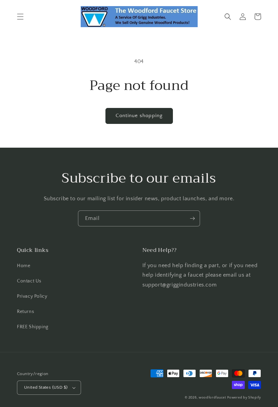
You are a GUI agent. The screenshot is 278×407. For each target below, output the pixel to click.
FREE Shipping (32, 327)
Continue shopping (139, 115)
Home (23, 266)
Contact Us (29, 281)
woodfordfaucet (212, 398)
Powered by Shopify (244, 398)
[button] (20, 16)
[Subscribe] (192, 218)
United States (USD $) (45, 387)
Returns (25, 311)
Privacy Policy (32, 296)
